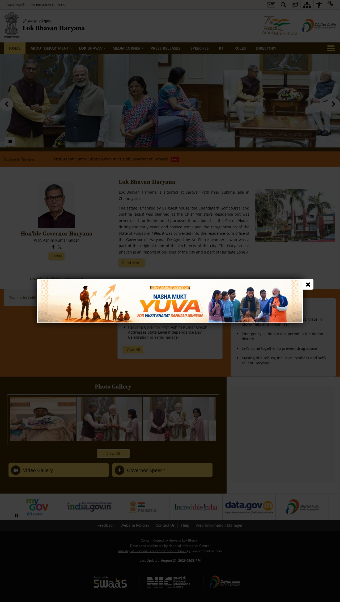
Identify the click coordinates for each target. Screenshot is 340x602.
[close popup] (308, 284)
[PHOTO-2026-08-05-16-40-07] (170, 281)
